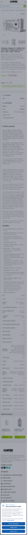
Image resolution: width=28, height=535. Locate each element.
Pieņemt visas (13, 531)
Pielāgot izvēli (13, 527)
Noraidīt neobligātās (13, 523)
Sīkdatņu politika (10, 520)
